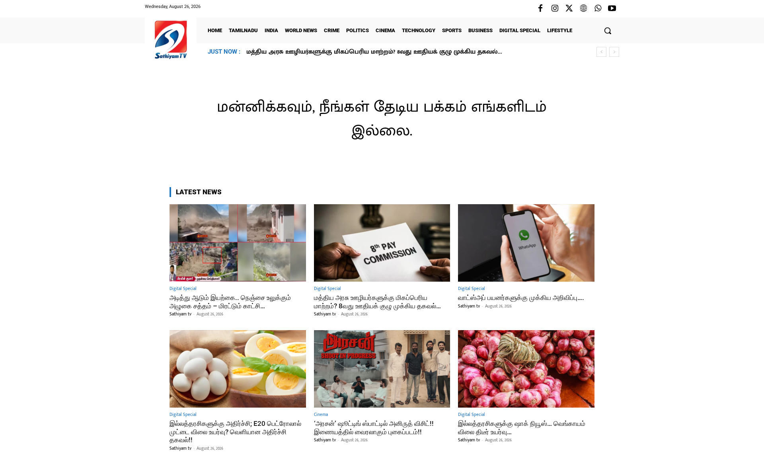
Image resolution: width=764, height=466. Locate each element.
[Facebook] (540, 9)
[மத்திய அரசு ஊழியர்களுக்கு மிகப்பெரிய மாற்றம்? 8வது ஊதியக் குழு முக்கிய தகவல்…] (382, 243)
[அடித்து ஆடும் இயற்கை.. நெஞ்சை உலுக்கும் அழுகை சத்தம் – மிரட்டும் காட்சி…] (238, 243)
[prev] (601, 52)
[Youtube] (612, 9)
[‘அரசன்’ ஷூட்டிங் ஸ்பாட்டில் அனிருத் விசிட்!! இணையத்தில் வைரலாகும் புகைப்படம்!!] (382, 369)
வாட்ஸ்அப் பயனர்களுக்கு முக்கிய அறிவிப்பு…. (321, 51)
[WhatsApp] (598, 9)
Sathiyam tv (180, 314)
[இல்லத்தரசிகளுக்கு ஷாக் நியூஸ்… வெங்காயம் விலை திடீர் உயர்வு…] (526, 369)
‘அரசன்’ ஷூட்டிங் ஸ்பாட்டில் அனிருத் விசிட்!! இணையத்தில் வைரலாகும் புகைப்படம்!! (374, 427)
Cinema (321, 415)
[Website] (583, 9)
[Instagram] (555, 9)
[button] (607, 30)
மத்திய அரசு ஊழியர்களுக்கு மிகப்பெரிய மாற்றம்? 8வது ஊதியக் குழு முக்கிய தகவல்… (377, 301)
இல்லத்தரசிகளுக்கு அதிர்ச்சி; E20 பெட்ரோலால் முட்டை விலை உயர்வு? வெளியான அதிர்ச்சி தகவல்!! (235, 432)
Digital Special (183, 289)
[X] (569, 9)
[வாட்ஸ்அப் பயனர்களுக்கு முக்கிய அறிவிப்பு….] (526, 243)
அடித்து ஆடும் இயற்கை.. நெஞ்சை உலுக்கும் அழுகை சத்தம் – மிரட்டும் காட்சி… (230, 301)
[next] (614, 52)
